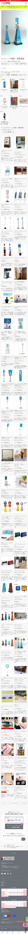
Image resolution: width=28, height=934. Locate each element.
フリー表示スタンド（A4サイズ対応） (7, 678)
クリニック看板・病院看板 (5, 72)
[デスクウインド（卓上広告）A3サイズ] (7, 750)
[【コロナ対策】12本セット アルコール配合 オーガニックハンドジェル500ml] (7, 348)
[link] (6, 803)
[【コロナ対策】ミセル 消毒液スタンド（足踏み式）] (20, 643)
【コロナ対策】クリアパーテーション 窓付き (7, 787)
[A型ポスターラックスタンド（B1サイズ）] (7, 142)
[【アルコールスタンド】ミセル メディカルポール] (20, 223)
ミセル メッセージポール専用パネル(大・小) (20, 597)
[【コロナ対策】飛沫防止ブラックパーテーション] (7, 455)
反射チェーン (17, 704)
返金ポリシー (4, 921)
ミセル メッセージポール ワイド (7, 598)
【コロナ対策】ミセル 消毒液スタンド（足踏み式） (20, 652)
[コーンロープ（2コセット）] (7, 723)
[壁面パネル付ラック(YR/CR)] (7, 535)
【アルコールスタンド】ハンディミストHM (20, 490)
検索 (7, 933)
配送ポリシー (23, 921)
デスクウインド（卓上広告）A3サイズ (7, 758)
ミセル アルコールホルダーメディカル (20, 258)
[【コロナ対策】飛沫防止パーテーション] (7, 298)
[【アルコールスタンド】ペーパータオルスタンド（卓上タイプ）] (7, 273)
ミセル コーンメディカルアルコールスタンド (7, 258)
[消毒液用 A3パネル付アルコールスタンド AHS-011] (20, 402)
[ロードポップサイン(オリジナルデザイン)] (20, 506)
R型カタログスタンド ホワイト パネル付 (20, 179)
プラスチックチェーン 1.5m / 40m (7, 706)
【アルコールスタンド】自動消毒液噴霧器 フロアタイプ (20, 357)
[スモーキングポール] (20, 616)
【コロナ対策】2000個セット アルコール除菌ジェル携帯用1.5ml (20, 333)
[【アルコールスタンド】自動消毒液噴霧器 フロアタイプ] (20, 348)
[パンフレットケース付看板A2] (7, 170)
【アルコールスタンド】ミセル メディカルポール (20, 231)
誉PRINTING (6, 919)
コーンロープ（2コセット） (6, 731)
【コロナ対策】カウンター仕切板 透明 (20, 307)
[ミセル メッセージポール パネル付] (7, 616)
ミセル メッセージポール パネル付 (7, 625)
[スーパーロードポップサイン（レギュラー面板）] (7, 506)
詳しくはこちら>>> (15, 7)
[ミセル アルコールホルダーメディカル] (20, 249)
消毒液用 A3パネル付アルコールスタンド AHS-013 (7, 438)
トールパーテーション (18, 463)
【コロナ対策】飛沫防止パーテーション (7, 307)
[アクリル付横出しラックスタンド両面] (7, 196)
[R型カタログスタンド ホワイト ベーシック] (20, 196)
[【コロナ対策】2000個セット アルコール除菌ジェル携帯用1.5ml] (20, 323)
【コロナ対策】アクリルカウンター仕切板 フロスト (20, 787)
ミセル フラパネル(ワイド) (6, 570)
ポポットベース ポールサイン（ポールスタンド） (7, 231)
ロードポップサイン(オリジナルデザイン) (20, 516)
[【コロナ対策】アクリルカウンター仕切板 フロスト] (20, 779)
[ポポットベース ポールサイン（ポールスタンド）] (7, 223)
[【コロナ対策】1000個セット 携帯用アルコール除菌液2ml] (7, 323)
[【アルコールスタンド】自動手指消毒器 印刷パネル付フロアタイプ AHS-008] (20, 375)
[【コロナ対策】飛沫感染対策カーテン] (20, 750)
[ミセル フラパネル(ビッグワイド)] (20, 535)
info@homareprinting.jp (5, 870)
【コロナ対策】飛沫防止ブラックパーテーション (7, 463)
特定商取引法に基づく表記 (6, 922)
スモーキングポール (18, 624)
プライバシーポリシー (11, 921)
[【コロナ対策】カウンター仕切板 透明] (20, 298)
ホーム (2, 933)
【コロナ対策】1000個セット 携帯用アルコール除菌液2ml (7, 332)
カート (12, 933)
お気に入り (25, 932)
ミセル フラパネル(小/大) (19, 570)
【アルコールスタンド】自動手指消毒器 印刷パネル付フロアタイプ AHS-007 (7, 385)
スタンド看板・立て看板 (15, 71)
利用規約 (18, 921)
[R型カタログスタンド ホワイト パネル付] (20, 170)
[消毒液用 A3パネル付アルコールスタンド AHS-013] (7, 429)
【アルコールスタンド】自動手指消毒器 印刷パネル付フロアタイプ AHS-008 (20, 385)
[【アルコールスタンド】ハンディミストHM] (20, 481)
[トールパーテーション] (20, 455)
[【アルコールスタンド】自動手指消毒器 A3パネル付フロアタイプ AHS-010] (7, 402)
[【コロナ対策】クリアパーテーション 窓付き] (7, 779)
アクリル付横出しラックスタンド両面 (7, 205)
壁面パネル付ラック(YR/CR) (6, 542)
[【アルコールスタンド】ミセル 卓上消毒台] (7, 481)
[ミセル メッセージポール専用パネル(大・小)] (20, 588)
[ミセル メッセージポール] (7, 643)
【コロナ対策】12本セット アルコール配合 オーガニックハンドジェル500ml (7, 358)
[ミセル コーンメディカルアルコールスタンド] (7, 249)
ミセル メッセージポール (6, 651)
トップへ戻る (13, 852)
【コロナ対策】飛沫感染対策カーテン (20, 758)
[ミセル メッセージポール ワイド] (7, 588)
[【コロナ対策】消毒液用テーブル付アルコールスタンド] (20, 273)
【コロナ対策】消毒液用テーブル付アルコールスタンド (20, 282)
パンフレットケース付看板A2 (7, 178)
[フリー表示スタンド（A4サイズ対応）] (7, 670)
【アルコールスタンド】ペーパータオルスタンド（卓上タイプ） (7, 283)
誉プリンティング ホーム (5, 71)
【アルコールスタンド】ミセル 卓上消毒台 (7, 490)
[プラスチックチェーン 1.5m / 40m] (7, 697)
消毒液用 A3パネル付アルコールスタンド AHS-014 (20, 438)
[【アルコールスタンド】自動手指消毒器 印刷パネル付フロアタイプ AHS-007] (7, 375)
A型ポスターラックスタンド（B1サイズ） (6, 151)
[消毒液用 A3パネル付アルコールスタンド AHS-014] (20, 429)
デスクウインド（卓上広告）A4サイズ (20, 731)
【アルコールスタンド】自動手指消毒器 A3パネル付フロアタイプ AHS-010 (7, 412)
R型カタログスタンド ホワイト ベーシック (20, 205)
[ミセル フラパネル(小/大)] (20, 563)
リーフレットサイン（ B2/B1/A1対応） (18, 152)
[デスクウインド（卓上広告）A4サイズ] (20, 723)
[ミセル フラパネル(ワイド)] (7, 563)
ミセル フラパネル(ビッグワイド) (20, 545)
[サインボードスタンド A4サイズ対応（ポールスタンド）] (20, 670)
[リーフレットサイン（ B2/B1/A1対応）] (20, 142)
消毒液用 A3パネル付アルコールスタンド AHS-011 (20, 411)
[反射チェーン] (20, 697)
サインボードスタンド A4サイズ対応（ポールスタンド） (20, 678)
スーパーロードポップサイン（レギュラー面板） (7, 516)
